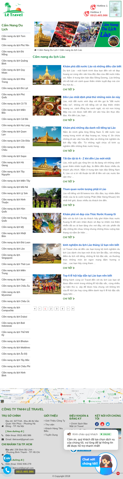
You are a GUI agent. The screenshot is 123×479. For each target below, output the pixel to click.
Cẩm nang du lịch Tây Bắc (15, 360)
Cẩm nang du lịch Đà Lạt (15, 88)
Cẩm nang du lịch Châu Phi (16, 366)
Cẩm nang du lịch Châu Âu (16, 285)
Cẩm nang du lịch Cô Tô (14, 103)
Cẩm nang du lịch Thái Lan (16, 264)
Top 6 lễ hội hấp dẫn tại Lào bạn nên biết (87, 275)
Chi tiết (68, 89)
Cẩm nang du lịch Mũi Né (15, 187)
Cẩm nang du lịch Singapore (11, 256)
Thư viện (49, 424)
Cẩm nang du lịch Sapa (14, 156)
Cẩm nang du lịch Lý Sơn (15, 193)
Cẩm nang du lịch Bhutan (15, 341)
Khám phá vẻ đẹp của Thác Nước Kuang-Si (89, 214)
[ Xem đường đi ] (15, 431)
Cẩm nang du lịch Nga (13, 279)
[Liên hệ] (6, 471)
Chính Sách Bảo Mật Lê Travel (78, 424)
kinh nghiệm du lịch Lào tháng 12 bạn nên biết (91, 245)
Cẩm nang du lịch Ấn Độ (14, 353)
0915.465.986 (99, 15)
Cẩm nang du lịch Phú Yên (15, 45)
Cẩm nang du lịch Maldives (16, 347)
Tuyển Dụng (51, 435)
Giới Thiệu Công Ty (55, 420)
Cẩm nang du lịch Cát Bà (15, 119)
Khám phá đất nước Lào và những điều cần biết (92, 66)
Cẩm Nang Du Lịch (48, 50)
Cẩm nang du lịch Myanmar (11, 293)
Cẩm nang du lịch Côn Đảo (16, 140)
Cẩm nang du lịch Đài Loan (16, 242)
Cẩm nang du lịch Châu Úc (16, 301)
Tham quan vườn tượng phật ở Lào (84, 189)
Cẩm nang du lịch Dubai (14, 316)
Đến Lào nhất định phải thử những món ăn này (91, 97)
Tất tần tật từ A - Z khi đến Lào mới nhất (87, 158)
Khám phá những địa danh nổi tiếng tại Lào (89, 127)
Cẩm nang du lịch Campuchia (11, 309)
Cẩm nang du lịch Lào (13, 248)
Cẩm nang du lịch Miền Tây (16, 180)
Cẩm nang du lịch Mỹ (13, 227)
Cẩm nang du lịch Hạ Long (16, 125)
